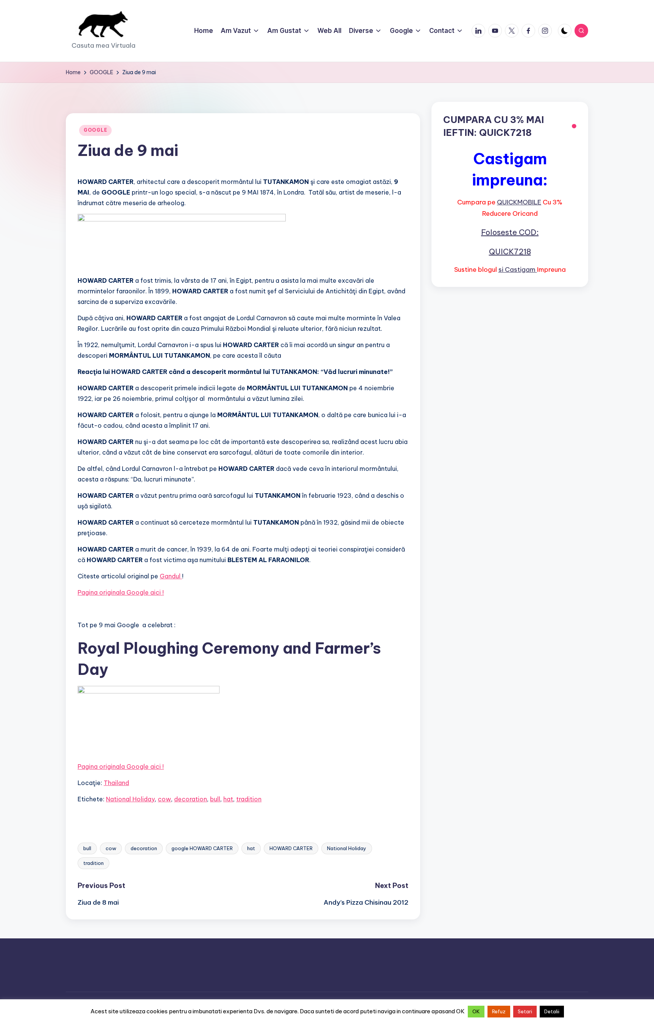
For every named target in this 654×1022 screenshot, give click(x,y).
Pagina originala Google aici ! (121, 592)
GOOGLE (95, 130)
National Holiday (130, 799)
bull (215, 799)
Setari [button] (525, 1011)
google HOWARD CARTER (202, 848)
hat (228, 799)
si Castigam (517, 269)
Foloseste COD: (510, 232)
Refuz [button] (499, 1011)
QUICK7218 (510, 251)
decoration (190, 799)
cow (164, 799)
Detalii (551, 1011)
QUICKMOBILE (519, 202)
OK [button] (476, 1011)
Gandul (171, 576)
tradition (249, 799)
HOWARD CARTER (291, 848)
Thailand (116, 783)
